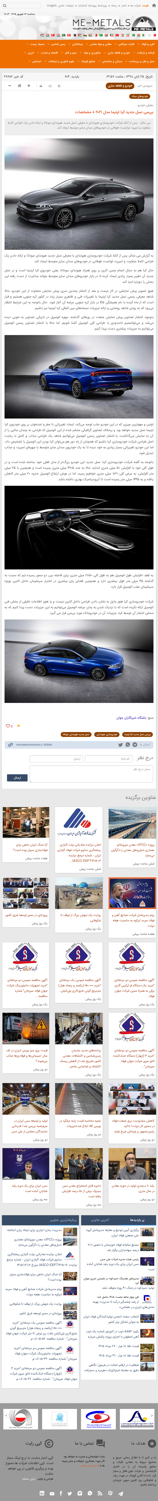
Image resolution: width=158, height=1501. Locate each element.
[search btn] (4, 6)
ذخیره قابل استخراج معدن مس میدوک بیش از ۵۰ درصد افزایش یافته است (81, 1191)
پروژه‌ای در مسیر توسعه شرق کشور (26, 915)
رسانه (114, 5)
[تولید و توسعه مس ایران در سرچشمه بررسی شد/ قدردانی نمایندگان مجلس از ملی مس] (25, 1099)
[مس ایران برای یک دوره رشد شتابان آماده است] (25, 1164)
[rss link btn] (100, 1493)
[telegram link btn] (120, 1494)
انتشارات (82, 5)
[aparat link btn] (110, 1493)
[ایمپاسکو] (20, 1419)
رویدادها (102, 5)
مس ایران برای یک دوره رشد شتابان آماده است (30, 1188)
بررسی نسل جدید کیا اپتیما (137, 734)
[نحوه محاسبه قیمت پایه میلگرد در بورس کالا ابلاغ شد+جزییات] (79, 1099)
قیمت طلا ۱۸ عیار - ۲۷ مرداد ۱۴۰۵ (119, 1346)
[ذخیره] (59, 86)
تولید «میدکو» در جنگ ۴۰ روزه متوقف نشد (128, 1288)
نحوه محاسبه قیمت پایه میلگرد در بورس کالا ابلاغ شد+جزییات (80, 1123)
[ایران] (127, 34)
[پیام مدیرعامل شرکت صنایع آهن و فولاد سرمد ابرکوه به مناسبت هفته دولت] (132, 893)
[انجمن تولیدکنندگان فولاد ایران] (59, 1419)
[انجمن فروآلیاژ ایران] (98, 1419)
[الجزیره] (143, 34)
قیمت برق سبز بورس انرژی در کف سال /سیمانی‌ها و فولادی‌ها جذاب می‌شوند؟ (27, 1056)
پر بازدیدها (137, 1220)
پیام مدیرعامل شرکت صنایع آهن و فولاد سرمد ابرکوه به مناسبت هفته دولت (133, 920)
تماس (61, 5)
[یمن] (47, 34)
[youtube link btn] (52, 1494)
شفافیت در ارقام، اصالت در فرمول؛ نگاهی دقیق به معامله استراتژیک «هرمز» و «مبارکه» (111, 1368)
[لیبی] (101, 34)
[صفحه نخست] (154, 5)
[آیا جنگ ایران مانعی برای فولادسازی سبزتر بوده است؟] (25, 823)
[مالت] (95, 34)
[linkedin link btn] (42, 1493)
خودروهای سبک (139, 96)
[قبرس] (149, 34)
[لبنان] (122, 34)
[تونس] (69, 34)
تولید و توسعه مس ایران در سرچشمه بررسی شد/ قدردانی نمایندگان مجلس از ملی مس (30, 1126)
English (52, 5)
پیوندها (92, 5)
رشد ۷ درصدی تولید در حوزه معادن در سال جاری (133, 1188)
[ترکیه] (53, 34)
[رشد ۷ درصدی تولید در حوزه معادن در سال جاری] (132, 1164)
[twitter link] (120, 745)
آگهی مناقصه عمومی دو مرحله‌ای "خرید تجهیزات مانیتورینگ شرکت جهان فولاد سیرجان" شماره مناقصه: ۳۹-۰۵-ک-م (45, 1354)
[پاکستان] (133, 34)
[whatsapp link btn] (90, 1493)
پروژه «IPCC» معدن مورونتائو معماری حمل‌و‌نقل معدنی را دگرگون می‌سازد (133, 850)
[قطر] (74, 34)
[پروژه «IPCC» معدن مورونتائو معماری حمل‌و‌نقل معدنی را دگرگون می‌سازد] (132, 823)
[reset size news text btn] (19, 86)
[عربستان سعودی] (63, 34)
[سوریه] (58, 34)
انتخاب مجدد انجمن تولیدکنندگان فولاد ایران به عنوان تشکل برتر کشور (111, 1319)
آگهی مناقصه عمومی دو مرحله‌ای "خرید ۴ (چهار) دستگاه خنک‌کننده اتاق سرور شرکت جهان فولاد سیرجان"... (134, 1058)
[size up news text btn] (29, 86)
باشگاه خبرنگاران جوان (131, 718)
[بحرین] (154, 34)
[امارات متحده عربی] (42, 34)
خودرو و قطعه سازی (120, 85)
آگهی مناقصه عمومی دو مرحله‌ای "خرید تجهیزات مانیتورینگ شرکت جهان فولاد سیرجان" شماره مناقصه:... (27, 988)
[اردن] (79, 34)
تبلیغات (70, 5)
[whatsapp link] (127, 745)
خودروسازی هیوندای (106, 734)
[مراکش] (117, 34)
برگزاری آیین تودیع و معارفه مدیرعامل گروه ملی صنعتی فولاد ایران (112, 1233)
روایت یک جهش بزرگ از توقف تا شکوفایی (80, 918)
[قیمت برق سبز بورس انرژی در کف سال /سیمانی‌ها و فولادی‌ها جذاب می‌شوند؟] (25, 1028)
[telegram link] (134, 745)
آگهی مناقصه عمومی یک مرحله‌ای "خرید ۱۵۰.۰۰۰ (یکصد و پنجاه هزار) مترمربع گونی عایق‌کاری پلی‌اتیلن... (79, 985)
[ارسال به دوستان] (50, 86)
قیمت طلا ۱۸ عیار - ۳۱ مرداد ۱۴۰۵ (119, 1355)
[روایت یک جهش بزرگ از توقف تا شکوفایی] (79, 893)
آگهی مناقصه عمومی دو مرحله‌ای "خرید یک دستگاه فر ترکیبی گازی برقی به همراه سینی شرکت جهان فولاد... (134, 988)
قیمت (145, 5)
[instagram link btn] (80, 1493)
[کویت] (111, 34)
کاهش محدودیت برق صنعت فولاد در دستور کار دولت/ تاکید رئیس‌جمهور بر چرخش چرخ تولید (133, 1126)
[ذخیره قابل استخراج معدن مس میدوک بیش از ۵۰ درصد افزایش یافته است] (79, 1164)
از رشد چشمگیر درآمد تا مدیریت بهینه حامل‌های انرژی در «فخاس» (123, 1304)
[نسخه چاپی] (41, 86)
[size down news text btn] (10, 86)
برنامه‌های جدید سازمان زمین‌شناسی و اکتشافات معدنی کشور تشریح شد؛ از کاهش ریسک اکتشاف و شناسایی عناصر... (80, 1058)
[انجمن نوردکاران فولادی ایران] (137, 1419)
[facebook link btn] (61, 1493)
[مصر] (138, 34)
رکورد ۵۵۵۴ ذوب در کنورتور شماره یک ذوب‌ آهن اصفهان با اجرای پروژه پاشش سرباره (112, 1334)
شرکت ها (136, 5)
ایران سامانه (28, 1479)
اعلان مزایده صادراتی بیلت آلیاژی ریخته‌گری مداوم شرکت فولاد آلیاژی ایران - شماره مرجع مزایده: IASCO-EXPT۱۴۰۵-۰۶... (79, 852)
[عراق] (106, 34)
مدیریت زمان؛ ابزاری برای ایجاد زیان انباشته (34, 1230)
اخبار (123, 5)
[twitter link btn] (69, 1494)
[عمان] (85, 34)
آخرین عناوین (100, 1220)
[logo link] (114, 26)
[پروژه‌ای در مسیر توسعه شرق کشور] (25, 893)
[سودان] (90, 34)
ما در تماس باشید (89, 1465)
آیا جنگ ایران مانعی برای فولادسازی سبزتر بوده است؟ (30, 847)
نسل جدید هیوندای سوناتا (76, 734)
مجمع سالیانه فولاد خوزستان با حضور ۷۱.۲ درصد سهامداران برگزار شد (113, 1247)
